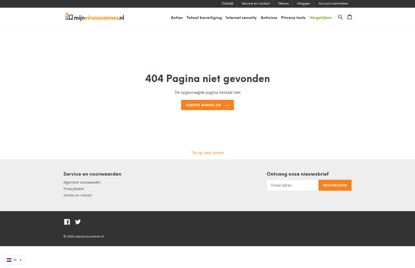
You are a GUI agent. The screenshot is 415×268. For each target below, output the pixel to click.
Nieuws (283, 3)
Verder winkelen (204, 105)
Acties (177, 18)
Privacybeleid (73, 188)
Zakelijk (227, 3)
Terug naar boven (207, 152)
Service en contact (256, 3)
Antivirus (269, 18)
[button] (14, 260)
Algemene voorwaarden (82, 182)
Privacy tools (293, 18)
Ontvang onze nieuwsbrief (298, 174)
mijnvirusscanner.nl (89, 236)
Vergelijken (321, 18)
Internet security (241, 18)
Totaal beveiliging (204, 18)
